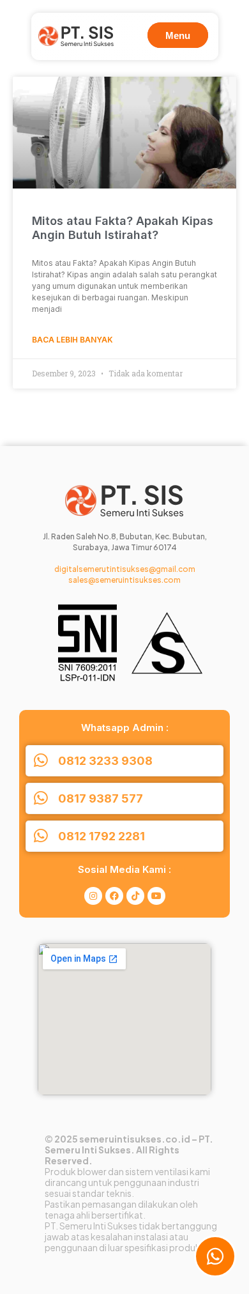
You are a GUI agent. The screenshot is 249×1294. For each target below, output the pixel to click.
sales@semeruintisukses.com (124, 580)
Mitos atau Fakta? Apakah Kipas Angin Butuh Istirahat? (122, 228)
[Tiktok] (135, 896)
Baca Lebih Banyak (72, 339)
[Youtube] (156, 896)
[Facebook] (114, 896)
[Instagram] (93, 896)
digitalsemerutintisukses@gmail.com (124, 569)
